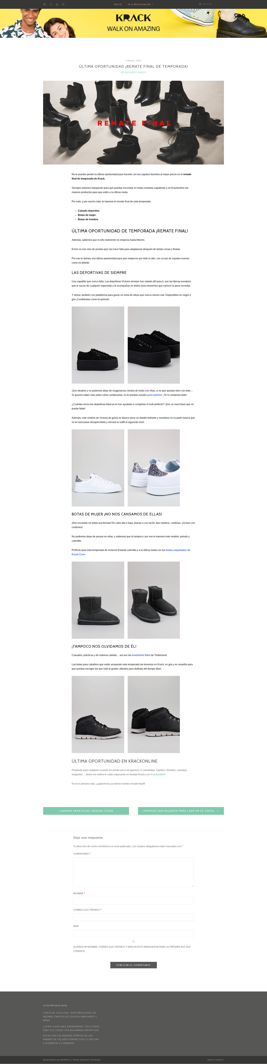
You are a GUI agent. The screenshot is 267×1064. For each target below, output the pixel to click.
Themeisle (95, 1060)
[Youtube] (57, 4)
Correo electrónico (87, 909)
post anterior (154, 395)
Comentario (82, 853)
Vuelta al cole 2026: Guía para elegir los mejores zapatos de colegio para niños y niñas (70, 1016)
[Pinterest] (63, 4)
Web (75, 926)
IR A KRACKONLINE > (140, 4)
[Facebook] (50, 4)
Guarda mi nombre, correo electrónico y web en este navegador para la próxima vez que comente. (132, 949)
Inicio (118, 4)
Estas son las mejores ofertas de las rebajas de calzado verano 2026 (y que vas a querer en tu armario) (71, 1039)
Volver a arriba (214, 1060)
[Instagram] (44, 4)
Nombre (79, 893)
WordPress (65, 1060)
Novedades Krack (133, 72)
